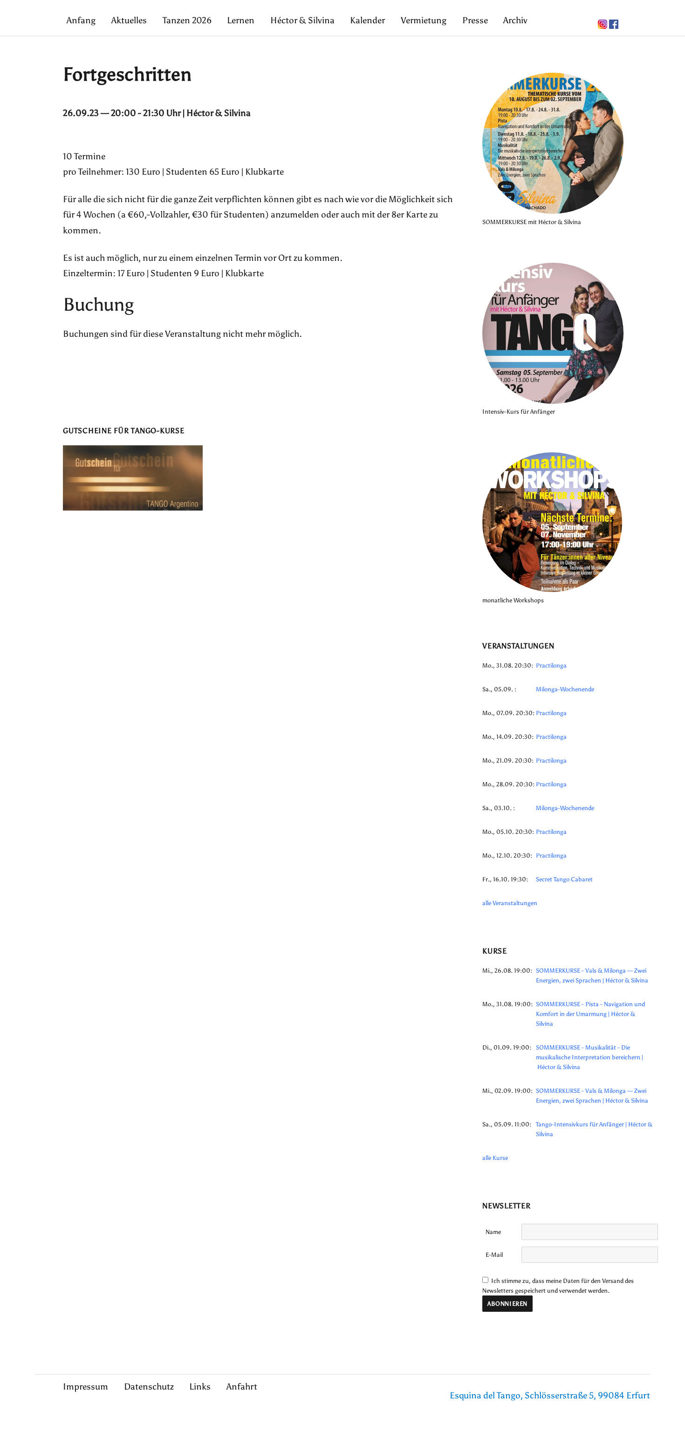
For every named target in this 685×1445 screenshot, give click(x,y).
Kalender (367, 20)
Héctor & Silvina (302, 20)
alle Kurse (495, 1157)
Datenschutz (149, 1386)
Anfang (81, 20)
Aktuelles (129, 20)
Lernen (240, 20)
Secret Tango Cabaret (564, 879)
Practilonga (551, 665)
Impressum (85, 1386)
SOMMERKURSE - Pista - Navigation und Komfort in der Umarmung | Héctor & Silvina (590, 1014)
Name (493, 1231)
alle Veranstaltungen (509, 903)
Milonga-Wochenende (565, 689)
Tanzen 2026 (187, 20)
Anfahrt (241, 1386)
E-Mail (494, 1254)
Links (200, 1386)
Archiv (515, 20)
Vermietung (423, 20)
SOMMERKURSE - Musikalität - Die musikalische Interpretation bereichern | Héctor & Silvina (589, 1057)
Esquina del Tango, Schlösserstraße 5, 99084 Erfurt (550, 1395)
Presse (475, 20)
